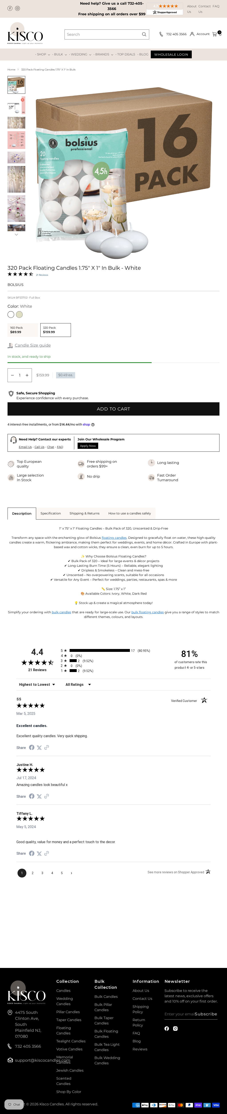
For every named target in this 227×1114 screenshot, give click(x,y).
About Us (141, 991)
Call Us (39, 447)
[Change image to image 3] (16, 123)
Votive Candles (69, 1049)
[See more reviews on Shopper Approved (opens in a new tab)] (46, 747)
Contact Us (142, 999)
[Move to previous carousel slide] (205, 917)
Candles (63, 991)
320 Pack (49, 330)
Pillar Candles (68, 1012)
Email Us (25, 447)
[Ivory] (19, 314)
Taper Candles (68, 1020)
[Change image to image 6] (16, 179)
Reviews (140, 1049)
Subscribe (206, 1014)
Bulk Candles (106, 997)
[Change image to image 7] (16, 208)
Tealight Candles (71, 1041)
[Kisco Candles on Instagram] (18, 9)
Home (11, 69)
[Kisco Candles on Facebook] (10, 9)
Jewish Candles (70, 1070)
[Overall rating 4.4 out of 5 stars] (20, 275)
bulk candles (61, 612)
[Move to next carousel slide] (215, 917)
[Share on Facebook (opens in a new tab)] (31, 748)
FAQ (216, 6)
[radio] (113, 650)
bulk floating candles (147, 612)
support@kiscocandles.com (42, 1060)
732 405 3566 (177, 34)
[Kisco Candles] (25, 33)
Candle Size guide (33, 345)
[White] (11, 314)
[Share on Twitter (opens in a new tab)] (39, 747)
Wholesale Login (171, 55)
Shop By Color (68, 1092)
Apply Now (88, 446)
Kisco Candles (51, 1104)
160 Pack (16, 330)
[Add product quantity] (27, 375)
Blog (137, 1041)
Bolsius (15, 285)
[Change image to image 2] (16, 105)
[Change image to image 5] (16, 157)
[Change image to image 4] (16, 140)
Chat (50, 447)
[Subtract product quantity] (12, 375)
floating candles (114, 538)
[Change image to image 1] (16, 85)
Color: (20, 306)
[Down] (16, 234)
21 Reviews (42, 275)
